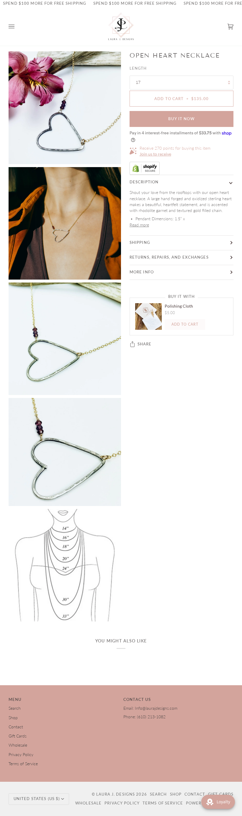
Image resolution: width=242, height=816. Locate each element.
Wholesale (18, 745)
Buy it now (181, 119)
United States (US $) (37, 799)
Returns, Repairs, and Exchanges (169, 257)
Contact (16, 726)
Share (145, 344)
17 (138, 82)
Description (144, 182)
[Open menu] (17, 26)
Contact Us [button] (137, 699)
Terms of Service (23, 763)
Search (15, 708)
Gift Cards (18, 736)
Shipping (140, 242)
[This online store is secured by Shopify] (181, 168)
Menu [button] (15, 699)
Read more (139, 225)
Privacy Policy (21, 754)
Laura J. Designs (115, 794)
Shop (13, 717)
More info (142, 272)
